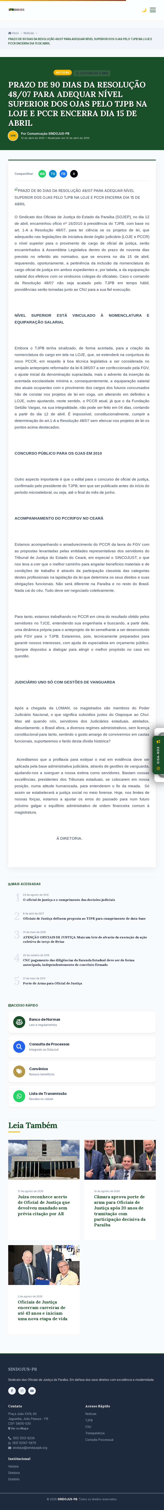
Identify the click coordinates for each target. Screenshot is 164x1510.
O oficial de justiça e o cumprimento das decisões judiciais (69, 900)
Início (15, 33)
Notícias (29, 33)
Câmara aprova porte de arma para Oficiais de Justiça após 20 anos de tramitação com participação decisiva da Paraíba (120, 1210)
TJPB (89, 1420)
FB (63, 174)
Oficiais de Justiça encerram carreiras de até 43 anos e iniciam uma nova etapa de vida (42, 1310)
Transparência (95, 1433)
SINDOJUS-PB (22, 1369)
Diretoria (14, 1473)
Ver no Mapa (19, 1428)
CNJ (88, 1427)
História (13, 1466)
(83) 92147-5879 (24, 1443)
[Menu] (153, 10)
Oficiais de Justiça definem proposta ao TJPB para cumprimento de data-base (84, 918)
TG (53, 174)
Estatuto (14, 1479)
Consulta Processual (99, 1440)
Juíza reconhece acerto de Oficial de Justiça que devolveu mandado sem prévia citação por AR (44, 1205)
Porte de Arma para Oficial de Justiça (52, 983)
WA (42, 174)
